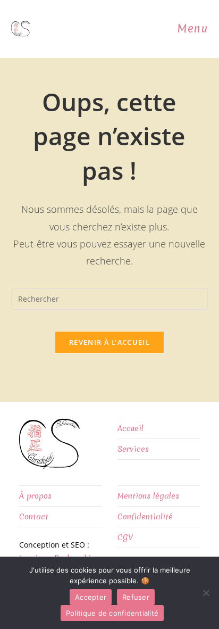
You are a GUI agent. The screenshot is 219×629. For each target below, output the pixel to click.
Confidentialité (145, 516)
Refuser (135, 597)
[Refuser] (205, 592)
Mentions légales (148, 496)
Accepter (90, 597)
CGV (125, 537)
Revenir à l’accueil (109, 342)
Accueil (130, 428)
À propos (35, 496)
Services (133, 449)
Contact (33, 516)
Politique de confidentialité (112, 613)
